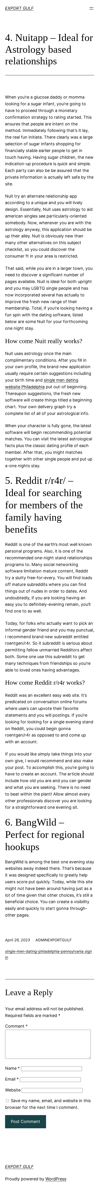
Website (12, 1090)
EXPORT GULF (19, 8)
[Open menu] (91, 8)
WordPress (55, 1178)
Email (12, 1079)
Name (12, 1068)
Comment (16, 1026)
